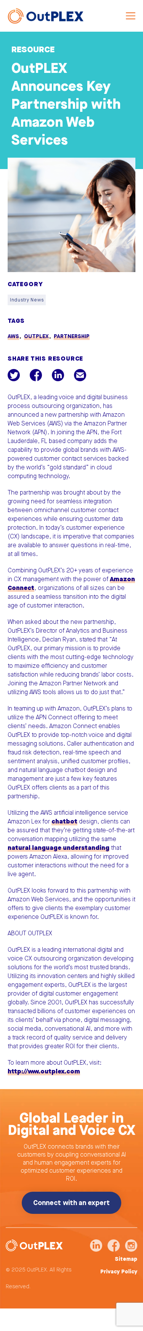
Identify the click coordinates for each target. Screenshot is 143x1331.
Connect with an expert (71, 1202)
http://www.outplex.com (44, 1071)
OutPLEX (36, 336)
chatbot (64, 821)
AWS (13, 336)
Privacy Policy (118, 1272)
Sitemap (126, 1259)
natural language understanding (58, 848)
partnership (72, 336)
